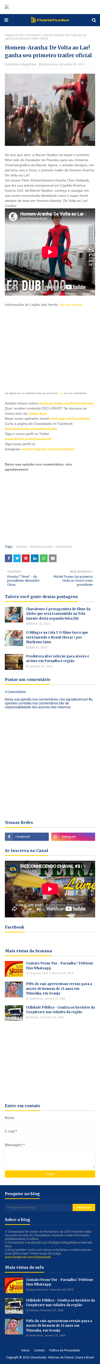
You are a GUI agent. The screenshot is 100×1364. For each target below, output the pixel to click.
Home (25, 1350)
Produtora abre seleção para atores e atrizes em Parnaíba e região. (57, 658)
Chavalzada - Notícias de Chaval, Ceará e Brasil (62, 1357)
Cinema (21, 546)
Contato (39, 1350)
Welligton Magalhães (22, 64)
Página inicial (14, 35)
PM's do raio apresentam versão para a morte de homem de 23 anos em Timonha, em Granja (59, 988)
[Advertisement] (41, 342)
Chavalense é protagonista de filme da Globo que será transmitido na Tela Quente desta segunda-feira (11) (58, 614)
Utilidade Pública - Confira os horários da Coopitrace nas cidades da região (60, 1009)
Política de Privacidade (64, 1350)
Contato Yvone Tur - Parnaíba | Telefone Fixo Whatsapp (59, 965)
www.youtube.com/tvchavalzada (66, 403)
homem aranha (41, 546)
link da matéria (71, 305)
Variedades (33, 35)
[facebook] (27, 837)
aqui (60, 393)
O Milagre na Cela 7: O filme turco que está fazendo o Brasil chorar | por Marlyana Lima (57, 637)
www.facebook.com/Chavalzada (28, 1257)
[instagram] (73, 837)
